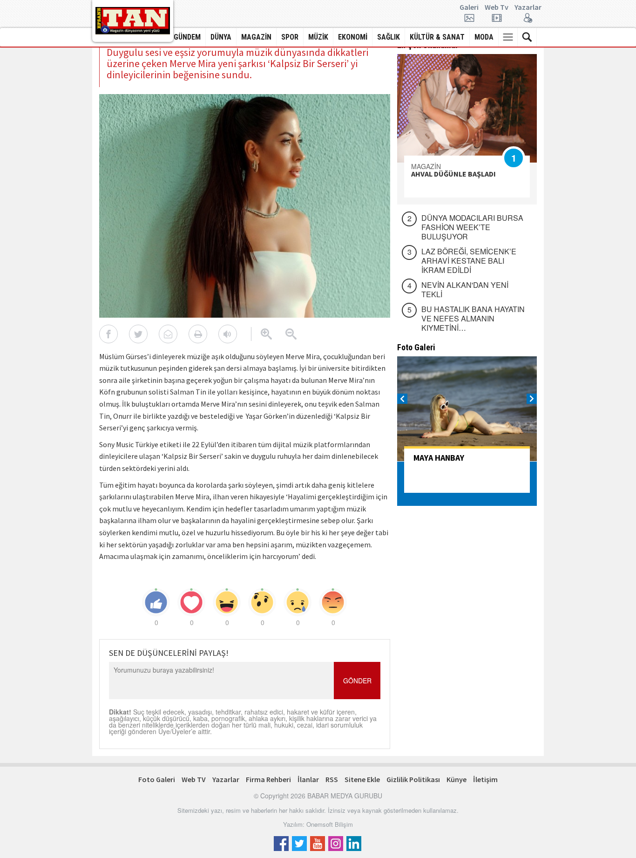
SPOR (289, 37)
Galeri (469, 7)
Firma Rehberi (268, 779)
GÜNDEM (187, 37)
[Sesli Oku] (227, 334)
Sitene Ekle (362, 779)
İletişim (485, 779)
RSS (331, 779)
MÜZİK (318, 37)
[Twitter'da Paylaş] (138, 334)
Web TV (194, 779)
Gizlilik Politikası (413, 779)
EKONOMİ (352, 37)
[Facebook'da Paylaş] (108, 334)
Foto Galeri (156, 779)
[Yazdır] (198, 334)
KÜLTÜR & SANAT (437, 37)
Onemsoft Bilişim (329, 824)
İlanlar (308, 779)
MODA (484, 37)
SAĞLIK (388, 37)
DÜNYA (220, 37)
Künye (457, 779)
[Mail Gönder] (168, 334)
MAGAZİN (256, 37)
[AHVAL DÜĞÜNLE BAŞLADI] (467, 108)
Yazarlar (527, 7)
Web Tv (496, 7)
